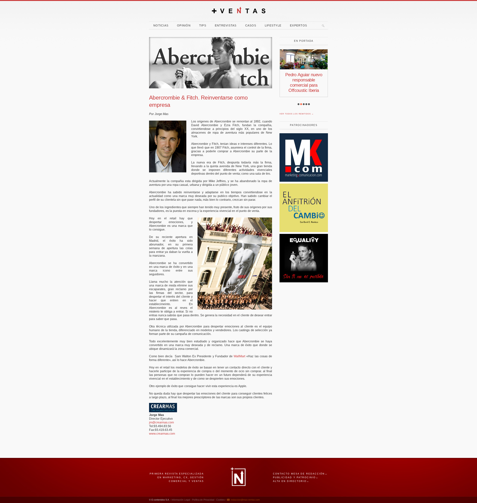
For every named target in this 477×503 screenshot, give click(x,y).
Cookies (220, 500)
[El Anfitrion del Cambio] (303, 231)
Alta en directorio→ (291, 481)
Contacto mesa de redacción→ (300, 473)
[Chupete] (303, 281)
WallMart (239, 356)
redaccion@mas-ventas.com (245, 500)
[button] (298, 104)
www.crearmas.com (162, 433)
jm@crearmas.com (161, 422)
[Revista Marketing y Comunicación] (303, 180)
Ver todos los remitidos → (296, 114)
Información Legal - (181, 500)
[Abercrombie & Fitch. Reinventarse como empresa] (210, 62)
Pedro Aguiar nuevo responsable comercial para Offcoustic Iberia (303, 82)
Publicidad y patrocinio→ (295, 477)
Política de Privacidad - (203, 500)
